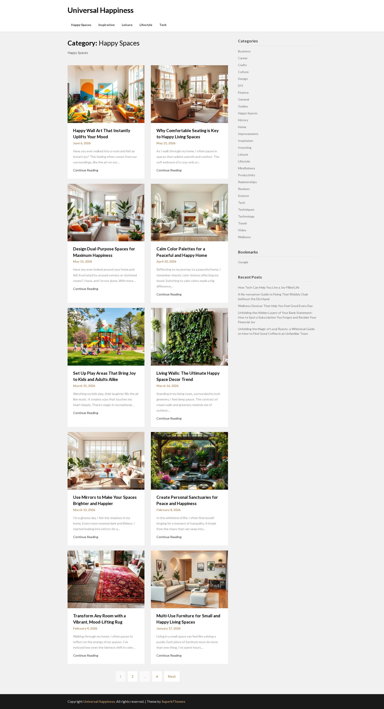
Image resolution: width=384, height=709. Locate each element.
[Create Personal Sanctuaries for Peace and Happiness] (189, 460)
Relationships (247, 182)
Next (172, 676)
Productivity (246, 175)
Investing (244, 147)
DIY (240, 85)
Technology (246, 216)
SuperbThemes (173, 701)
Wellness (244, 237)
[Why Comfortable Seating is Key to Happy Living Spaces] (189, 94)
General (243, 99)
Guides (243, 106)
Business (244, 51)
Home (242, 127)
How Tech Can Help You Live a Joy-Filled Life (268, 287)
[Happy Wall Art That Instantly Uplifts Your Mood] (106, 94)
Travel (242, 223)
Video (242, 230)
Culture (243, 72)
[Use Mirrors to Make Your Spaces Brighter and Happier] (106, 460)
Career (243, 58)
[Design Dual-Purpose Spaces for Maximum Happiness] (106, 212)
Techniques (246, 209)
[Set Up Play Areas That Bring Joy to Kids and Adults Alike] (106, 336)
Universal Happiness (101, 10)
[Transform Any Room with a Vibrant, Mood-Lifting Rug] (106, 579)
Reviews (244, 189)
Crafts (242, 65)
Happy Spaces (81, 25)
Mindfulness (246, 168)
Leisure (127, 25)
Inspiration (106, 25)
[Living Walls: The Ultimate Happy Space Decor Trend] (189, 336)
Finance (243, 92)
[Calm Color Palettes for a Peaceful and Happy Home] (189, 212)
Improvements (248, 134)
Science (243, 196)
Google (243, 262)
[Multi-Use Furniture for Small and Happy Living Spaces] (189, 579)
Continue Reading (85, 170)
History (243, 120)
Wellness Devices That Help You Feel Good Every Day (275, 306)
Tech (162, 25)
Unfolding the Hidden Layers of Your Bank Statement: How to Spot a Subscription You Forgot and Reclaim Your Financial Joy (277, 317)
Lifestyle (146, 25)
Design (243, 79)
